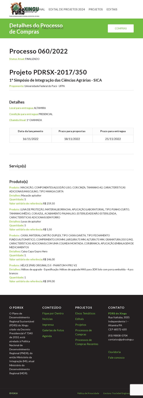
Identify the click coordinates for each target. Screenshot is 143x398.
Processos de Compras (83, 332)
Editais (79, 319)
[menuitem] (15, 9)
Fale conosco (116, 357)
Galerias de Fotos (53, 330)
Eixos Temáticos (85, 313)
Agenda (47, 336)
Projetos (80, 324)
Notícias (47, 319)
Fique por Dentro (53, 313)
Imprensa (48, 324)
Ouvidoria (114, 352)
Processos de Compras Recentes (86, 341)
